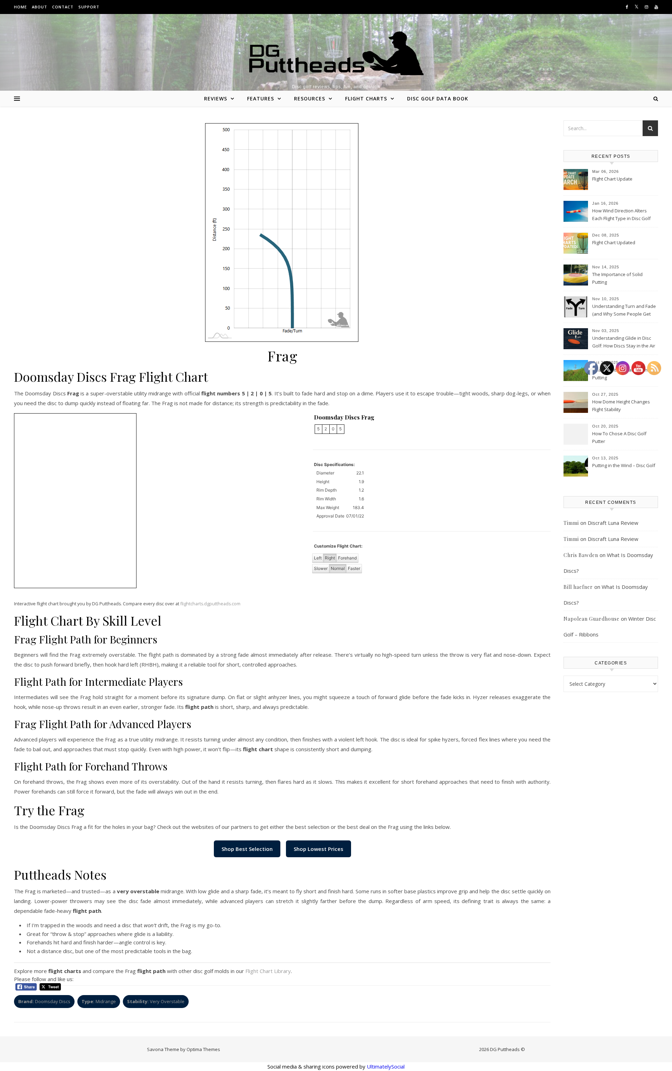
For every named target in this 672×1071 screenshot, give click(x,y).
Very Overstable (155, 1001)
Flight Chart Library (268, 970)
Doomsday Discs (44, 1001)
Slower (321, 568)
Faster (354, 568)
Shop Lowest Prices (318, 848)
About (39, 6)
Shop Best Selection (247, 848)
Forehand (347, 558)
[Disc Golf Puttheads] (336, 53)
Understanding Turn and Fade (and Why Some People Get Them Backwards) (624, 310)
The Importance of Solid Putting (617, 278)
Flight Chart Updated (613, 242)
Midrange (99, 1001)
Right (330, 558)
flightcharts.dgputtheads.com (210, 604)
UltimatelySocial (386, 1066)
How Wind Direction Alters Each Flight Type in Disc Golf (621, 214)
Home (20, 6)
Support (88, 6)
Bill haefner (578, 587)
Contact (63, 6)
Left (318, 558)
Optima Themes (203, 1049)
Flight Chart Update (612, 179)
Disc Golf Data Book (437, 98)
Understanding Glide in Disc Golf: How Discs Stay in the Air (623, 342)
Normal (338, 568)
